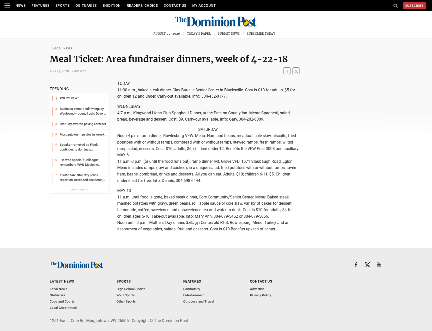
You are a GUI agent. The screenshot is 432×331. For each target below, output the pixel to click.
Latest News (62, 281)
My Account (204, 5)
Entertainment (193, 295)
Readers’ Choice (142, 5)
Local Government (63, 308)
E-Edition (112, 5)
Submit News (229, 33)
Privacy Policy (260, 295)
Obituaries (86, 5)
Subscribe (414, 5)
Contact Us (175, 5)
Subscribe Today (261, 33)
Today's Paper (199, 33)
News (21, 5)
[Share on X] (296, 71)
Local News (62, 48)
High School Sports (131, 289)
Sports (63, 5)
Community (191, 289)
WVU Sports (125, 295)
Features (40, 5)
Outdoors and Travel (198, 301)
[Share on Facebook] (287, 71)
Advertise (257, 289)
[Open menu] (7, 5)
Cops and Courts (62, 301)
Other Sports (126, 301)
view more (78, 189)
